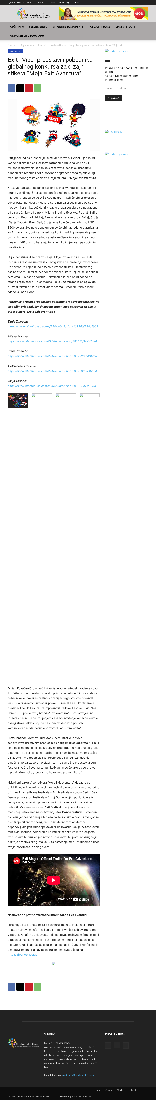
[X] (145, 2)
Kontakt (76, 2)
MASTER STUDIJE (125, 26)
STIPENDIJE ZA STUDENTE (68, 26)
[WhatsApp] (37, 88)
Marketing (64, 2)
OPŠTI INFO (17, 26)
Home (41, 2)
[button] (143, 26)
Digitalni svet (27, 45)
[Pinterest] (29, 88)
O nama (51, 2)
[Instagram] (139, 2)
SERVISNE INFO (38, 26)
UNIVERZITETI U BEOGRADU (27, 35)
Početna (12, 45)
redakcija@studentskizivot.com (79, 1075)
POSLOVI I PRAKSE (99, 26)
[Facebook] (133, 2)
